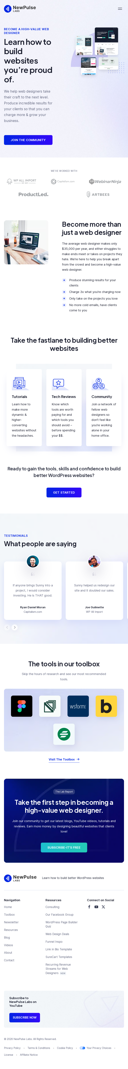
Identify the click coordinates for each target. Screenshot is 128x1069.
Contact (9, 960)
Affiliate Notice (29, 1054)
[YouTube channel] (96, 906)
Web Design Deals (57, 934)
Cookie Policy (65, 1048)
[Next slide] (15, 627)
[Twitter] (103, 906)
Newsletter (11, 922)
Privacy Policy (12, 1048)
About (8, 952)
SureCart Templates (59, 957)
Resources (11, 930)
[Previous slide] (7, 627)
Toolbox (9, 914)
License (8, 1054)
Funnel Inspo (54, 941)
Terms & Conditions (39, 1048)
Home (8, 907)
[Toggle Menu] (120, 9)
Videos (8, 945)
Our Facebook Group (60, 914)
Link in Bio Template (59, 949)
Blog (7, 937)
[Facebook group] (89, 906)
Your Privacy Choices (98, 1048)
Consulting (52, 907)
